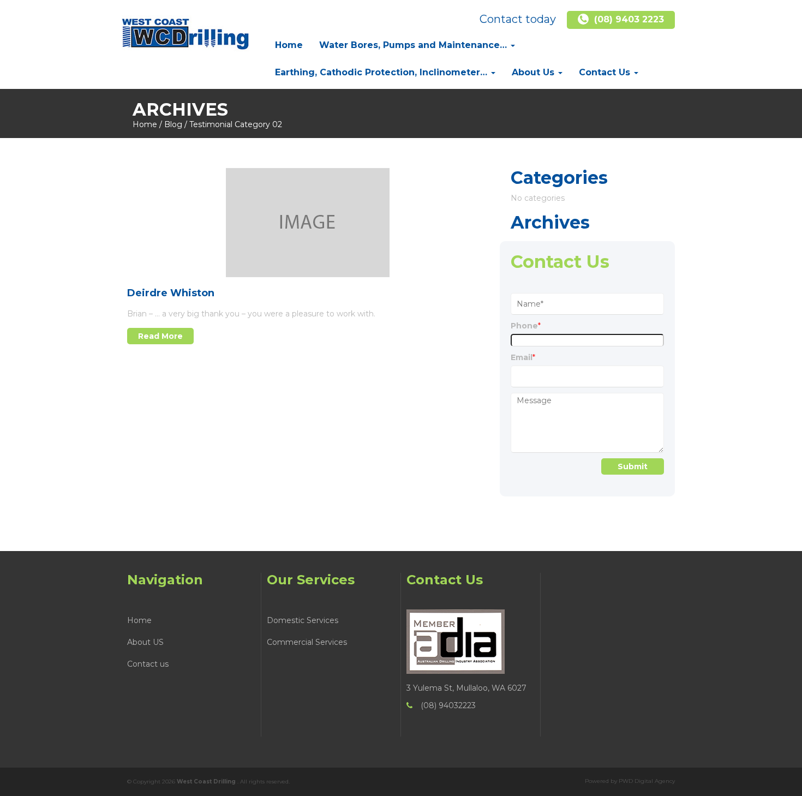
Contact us (148, 664)
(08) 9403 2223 (629, 19)
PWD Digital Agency (647, 781)
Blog (173, 124)
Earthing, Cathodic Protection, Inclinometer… (382, 72)
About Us (534, 72)
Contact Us (606, 72)
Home (289, 45)
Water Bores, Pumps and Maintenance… (414, 45)
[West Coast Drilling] (185, 30)
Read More (160, 336)
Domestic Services (302, 620)
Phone (526, 326)
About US (145, 642)
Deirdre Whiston (170, 293)
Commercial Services (307, 642)
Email (523, 357)
